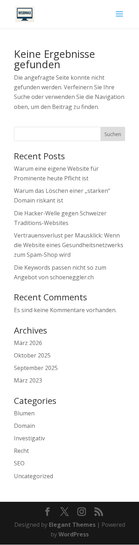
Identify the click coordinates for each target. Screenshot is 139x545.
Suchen (112, 134)
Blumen (24, 413)
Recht (21, 451)
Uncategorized (33, 476)
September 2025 (36, 368)
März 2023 (28, 380)
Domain (24, 426)
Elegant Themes (72, 525)
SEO (19, 463)
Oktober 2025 (32, 355)
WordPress (73, 534)
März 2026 (28, 343)
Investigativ (29, 438)
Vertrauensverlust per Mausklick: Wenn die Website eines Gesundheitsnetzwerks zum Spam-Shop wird (68, 245)
